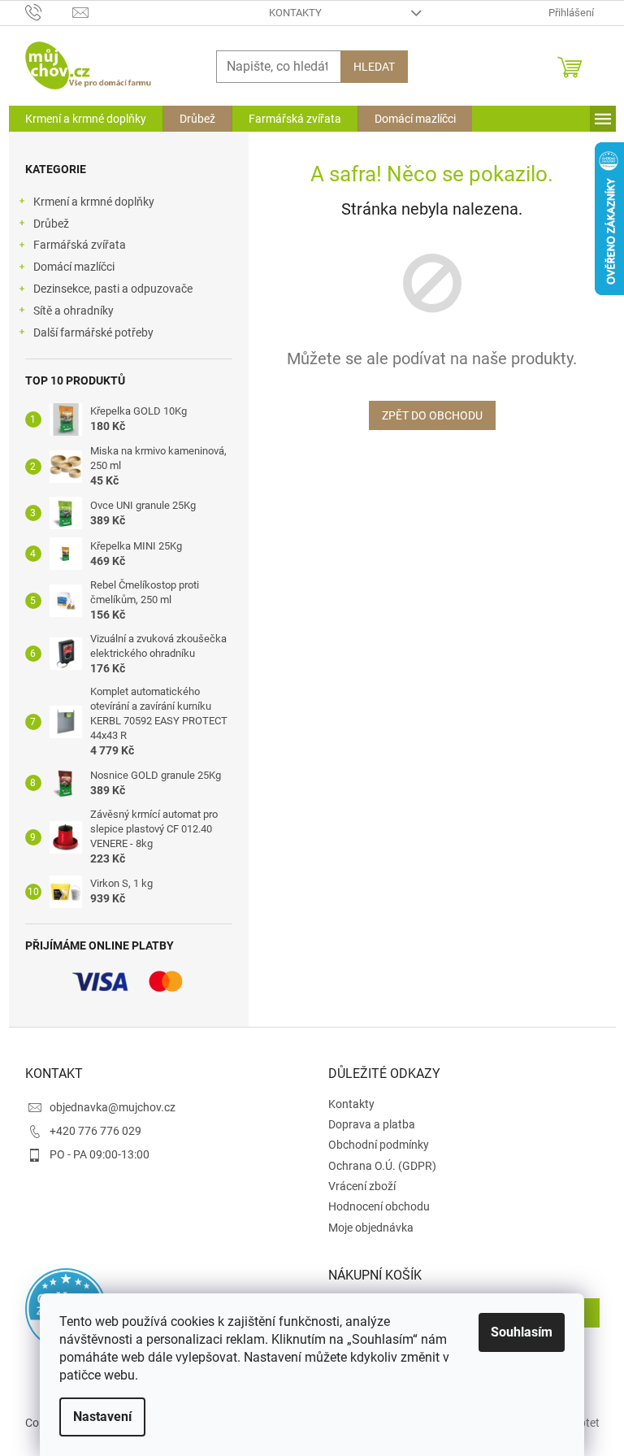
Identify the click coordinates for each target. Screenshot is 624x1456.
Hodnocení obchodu (379, 1206)
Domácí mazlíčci (74, 266)
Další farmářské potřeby (93, 332)
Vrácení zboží (362, 1186)
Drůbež (51, 223)
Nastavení (102, 1416)
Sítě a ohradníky (73, 310)
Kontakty (295, 13)
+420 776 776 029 (95, 1130)
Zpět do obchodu (432, 415)
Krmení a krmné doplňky (93, 201)
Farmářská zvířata (79, 244)
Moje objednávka (371, 1227)
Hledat (374, 66)
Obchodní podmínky (378, 1144)
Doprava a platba (371, 1124)
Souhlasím (521, 1332)
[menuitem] (85, 119)
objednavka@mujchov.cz (113, 1107)
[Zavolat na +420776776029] (49, 12)
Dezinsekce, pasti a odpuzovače (113, 288)
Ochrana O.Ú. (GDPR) (382, 1165)
